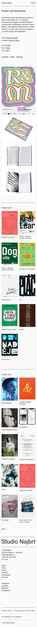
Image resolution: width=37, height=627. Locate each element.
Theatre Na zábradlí (8, 459)
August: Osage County (9, 329)
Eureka (8, 45)
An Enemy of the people (27, 269)
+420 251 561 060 (9, 557)
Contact (5, 573)
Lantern (21, 329)
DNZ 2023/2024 (7, 403)
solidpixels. (18, 616)
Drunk (4, 489)
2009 (7, 50)
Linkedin (5, 586)
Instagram (5, 583)
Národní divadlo (12, 38)
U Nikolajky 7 (7, 550)
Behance (5, 588)
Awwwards (6, 590)
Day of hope (5, 359)
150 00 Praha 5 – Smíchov (12, 552)
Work (4, 566)
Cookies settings (7, 610)
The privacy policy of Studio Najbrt (24, 610)
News (4, 568)
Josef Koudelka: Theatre (9, 430)
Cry (20, 299)
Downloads (6, 575)
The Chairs (5, 520)
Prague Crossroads (8, 237)
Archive (4, 577)
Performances (6, 299)
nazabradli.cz (23, 427)
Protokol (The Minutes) (26, 459)
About (4, 570)
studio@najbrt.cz (8, 555)
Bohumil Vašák (14, 40)
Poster (8, 48)
